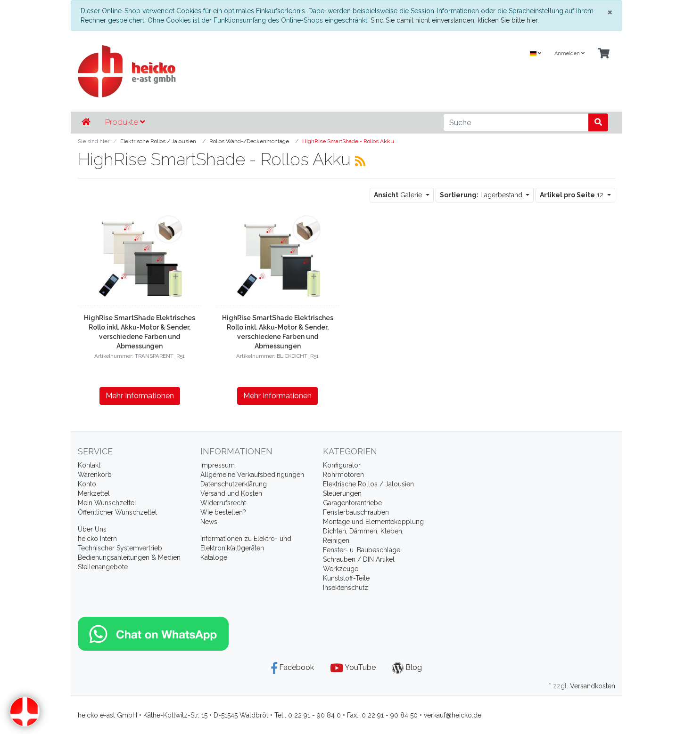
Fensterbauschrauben (356, 512)
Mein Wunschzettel (107, 503)
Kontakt (89, 465)
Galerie (399, 195)
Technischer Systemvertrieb (120, 548)
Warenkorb (95, 474)
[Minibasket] (603, 54)
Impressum (217, 465)
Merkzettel (94, 493)
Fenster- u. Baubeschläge (361, 550)
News (208, 521)
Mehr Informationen (140, 395)
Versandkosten (592, 686)
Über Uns (92, 529)
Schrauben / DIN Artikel (359, 559)
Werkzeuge (340, 569)
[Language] (535, 54)
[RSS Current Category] (360, 161)
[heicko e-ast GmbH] (254, 71)
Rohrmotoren (343, 474)
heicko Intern (97, 538)
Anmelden (567, 53)
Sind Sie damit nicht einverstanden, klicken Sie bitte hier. (455, 20)
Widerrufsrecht (223, 503)
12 (572, 195)
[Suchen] (598, 122)
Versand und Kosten (231, 493)
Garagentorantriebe (352, 503)
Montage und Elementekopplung (373, 521)
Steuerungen (342, 493)
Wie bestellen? (223, 512)
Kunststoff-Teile (346, 578)
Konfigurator (342, 465)
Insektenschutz (345, 587)
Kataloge (213, 557)
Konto (87, 484)
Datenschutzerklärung (233, 484)
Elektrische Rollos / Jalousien (368, 484)
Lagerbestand (482, 195)
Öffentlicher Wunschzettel (117, 512)
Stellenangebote (103, 567)
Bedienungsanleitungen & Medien (129, 557)
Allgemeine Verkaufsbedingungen (252, 474)
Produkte (122, 122)
